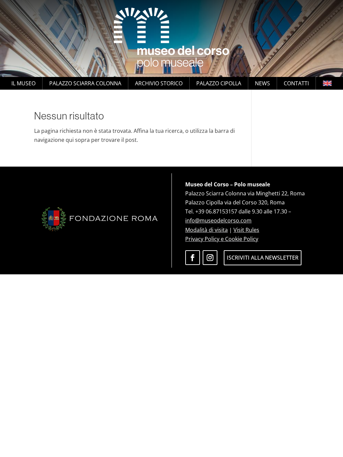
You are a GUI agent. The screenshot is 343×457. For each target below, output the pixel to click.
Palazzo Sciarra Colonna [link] (85, 83)
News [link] (262, 83)
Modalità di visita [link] (206, 230)
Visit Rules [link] (246, 230)
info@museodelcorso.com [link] (218, 220)
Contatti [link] (296, 83)
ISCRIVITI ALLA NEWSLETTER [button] (262, 257)
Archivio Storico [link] (159, 83)
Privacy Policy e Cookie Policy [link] (221, 239)
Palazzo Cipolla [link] (218, 83)
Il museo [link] (23, 83)
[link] (171, 38)
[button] (192, 257)
